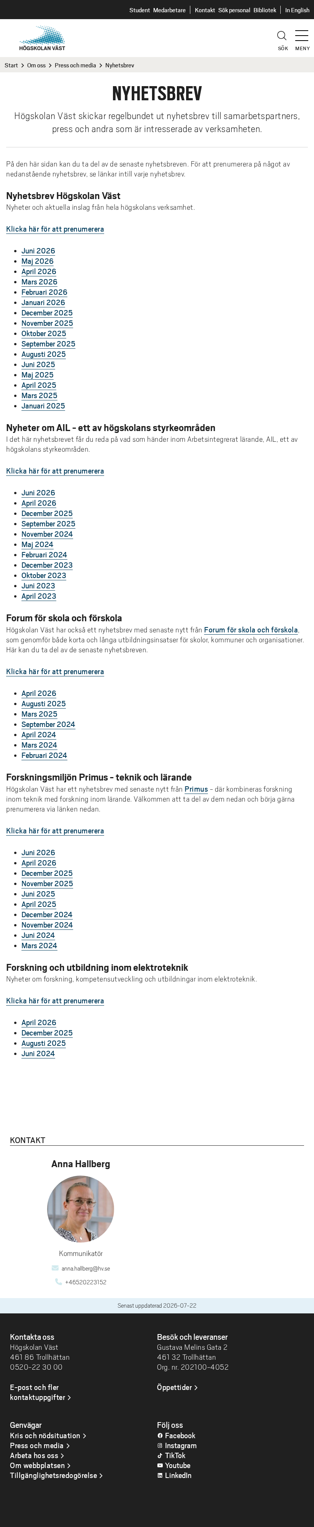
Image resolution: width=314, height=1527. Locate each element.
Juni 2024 (38, 935)
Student (139, 10)
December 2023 (47, 565)
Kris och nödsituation (45, 1435)
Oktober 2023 (43, 575)
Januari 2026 (43, 302)
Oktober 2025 (43, 333)
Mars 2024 (39, 745)
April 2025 (38, 385)
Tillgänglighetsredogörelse (53, 1475)
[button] (304, 32)
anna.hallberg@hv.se (86, 1268)
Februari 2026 (44, 292)
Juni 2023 (38, 585)
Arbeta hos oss (34, 1455)
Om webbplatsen (37, 1465)
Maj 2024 (37, 544)
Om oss (36, 65)
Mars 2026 (39, 281)
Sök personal (234, 10)
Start (11, 65)
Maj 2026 (37, 261)
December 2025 (47, 312)
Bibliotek (264, 10)
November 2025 (47, 323)
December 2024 (47, 914)
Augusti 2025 (43, 354)
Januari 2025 (43, 405)
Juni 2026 (38, 250)
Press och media (75, 65)
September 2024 (48, 724)
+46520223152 (85, 1282)
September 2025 (48, 343)
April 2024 (38, 734)
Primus (196, 789)
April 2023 (38, 596)
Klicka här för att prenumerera (55, 229)
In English (297, 10)
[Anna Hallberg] (80, 1209)
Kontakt (205, 10)
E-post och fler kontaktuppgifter (37, 1392)
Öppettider (174, 1387)
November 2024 (47, 534)
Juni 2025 (38, 364)
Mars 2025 (39, 395)
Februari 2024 (44, 554)
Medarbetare (169, 10)
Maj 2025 (37, 374)
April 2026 (38, 271)
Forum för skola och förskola (251, 629)
